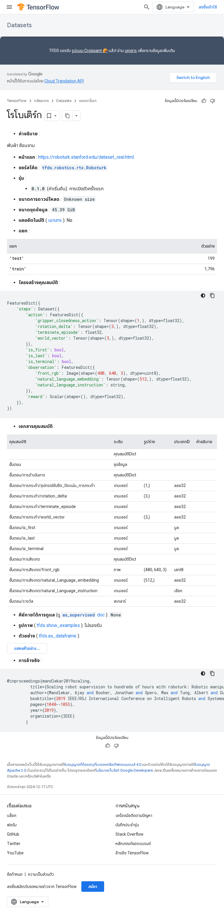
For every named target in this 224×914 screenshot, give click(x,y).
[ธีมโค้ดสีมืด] (203, 295)
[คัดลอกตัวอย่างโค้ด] (212, 295)
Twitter (13, 843)
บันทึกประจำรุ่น (127, 825)
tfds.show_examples (58, 625)
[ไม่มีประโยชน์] (212, 100)
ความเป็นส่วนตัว (41, 874)
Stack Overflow (130, 834)
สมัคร (92, 886)
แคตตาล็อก (88, 101)
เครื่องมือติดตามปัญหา (134, 815)
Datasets (19, 25)
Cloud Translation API (64, 81)
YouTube (15, 853)
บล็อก (11, 815)
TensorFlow (17, 101)
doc (83, 615)
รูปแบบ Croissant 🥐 (90, 50)
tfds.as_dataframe (57, 636)
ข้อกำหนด (14, 874)
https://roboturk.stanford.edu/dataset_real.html (86, 157)
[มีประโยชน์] (204, 100)
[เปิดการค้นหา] (146, 7)
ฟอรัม (12, 825)
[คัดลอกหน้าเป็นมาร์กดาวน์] (67, 116)
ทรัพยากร (41, 101)
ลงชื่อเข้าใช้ (208, 7)
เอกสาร (131, 50)
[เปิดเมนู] (9, 7)
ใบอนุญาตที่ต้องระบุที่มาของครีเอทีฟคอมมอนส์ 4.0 (103, 764)
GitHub (13, 834)
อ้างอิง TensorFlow (132, 853)
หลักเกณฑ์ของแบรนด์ (133, 843)
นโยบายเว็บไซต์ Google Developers (125, 770)
